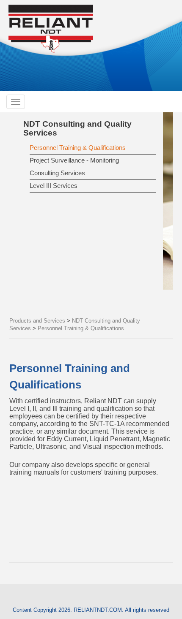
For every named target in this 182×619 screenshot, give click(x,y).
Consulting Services (57, 172)
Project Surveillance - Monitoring (74, 160)
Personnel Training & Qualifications (78, 147)
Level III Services (53, 185)
